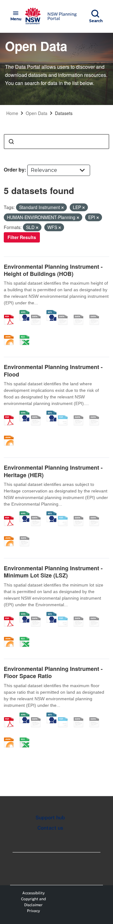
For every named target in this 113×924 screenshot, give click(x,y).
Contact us (50, 828)
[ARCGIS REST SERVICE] (38, 313)
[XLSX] (26, 333)
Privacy (33, 911)
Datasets (64, 113)
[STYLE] (65, 313)
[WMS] (24, 313)
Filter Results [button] (22, 237)
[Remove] (62, 207)
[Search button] (11, 141)
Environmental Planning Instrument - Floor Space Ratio (53, 672)
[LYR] (26, 535)
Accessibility (33, 893)
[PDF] (11, 313)
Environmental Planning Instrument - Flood (53, 370)
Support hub (50, 818)
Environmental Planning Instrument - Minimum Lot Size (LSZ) (53, 571)
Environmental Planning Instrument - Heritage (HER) (53, 471)
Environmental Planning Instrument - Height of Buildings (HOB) (53, 270)
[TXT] (65, 414)
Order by (14, 169)
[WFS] (51, 313)
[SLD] (80, 313)
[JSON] (11, 333)
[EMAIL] (96, 313)
